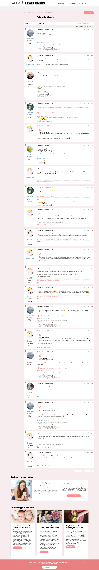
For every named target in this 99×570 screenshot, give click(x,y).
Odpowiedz (88, 12)
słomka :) (30, 154)
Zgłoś (92, 29)
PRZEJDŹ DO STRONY (49, 567)
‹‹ (73, 23)
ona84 (30, 392)
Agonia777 (30, 81)
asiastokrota (30, 112)
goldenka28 (30, 239)
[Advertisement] (16, 31)
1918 (87, 23)
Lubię (88, 29)
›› (92, 471)
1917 (85, 23)
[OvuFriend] (17, 3)
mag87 (30, 277)
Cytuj (84, 29)
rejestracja (78, 8)
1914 (78, 23)
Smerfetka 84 (30, 38)
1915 (81, 23)
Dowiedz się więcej (52, 563)
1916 (83, 23)
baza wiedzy (71, 3)
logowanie (85, 8)
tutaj (67, 491)
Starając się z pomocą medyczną (35, 12)
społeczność (83, 3)
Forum (25, 12)
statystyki (61, 3)
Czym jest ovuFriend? (68, 8)
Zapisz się (73, 496)
